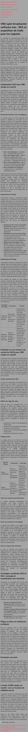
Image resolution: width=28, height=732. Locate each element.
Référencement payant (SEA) (9, 4)
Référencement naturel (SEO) (9, 2)
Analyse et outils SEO (7, 7)
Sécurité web (4, 17)
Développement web (6, 12)
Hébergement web (6, 15)
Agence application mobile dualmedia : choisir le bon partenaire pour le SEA (14, 726)
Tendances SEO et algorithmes (9, 9)
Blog (2, 20)
